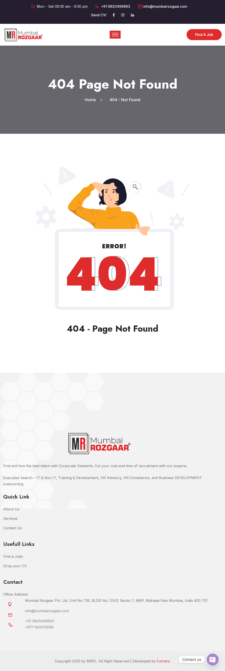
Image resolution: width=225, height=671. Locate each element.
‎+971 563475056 (39, 627)
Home (91, 99)
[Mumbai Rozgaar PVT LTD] (23, 34)
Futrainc (163, 661)
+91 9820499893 (115, 6)
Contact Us (12, 528)
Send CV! (98, 15)
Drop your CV (15, 566)
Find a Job (204, 34)
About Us (11, 509)
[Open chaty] (213, 659)
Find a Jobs (13, 556)
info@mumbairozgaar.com (165, 6)
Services (10, 518)
